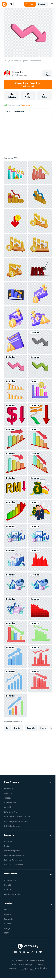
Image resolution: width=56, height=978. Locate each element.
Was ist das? (25, 105)
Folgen (47, 75)
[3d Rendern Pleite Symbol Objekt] (15, 172)
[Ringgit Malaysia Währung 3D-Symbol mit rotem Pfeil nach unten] (15, 802)
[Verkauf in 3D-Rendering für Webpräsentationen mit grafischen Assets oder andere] (15, 438)
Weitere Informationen (15, 111)
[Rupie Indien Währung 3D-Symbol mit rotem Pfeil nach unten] (15, 680)
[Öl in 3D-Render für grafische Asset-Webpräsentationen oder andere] (15, 487)
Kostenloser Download (28, 84)
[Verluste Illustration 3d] (15, 632)
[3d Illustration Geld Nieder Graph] (15, 293)
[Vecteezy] (4, 4)
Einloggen (42, 4)
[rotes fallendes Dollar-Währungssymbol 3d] (15, 656)
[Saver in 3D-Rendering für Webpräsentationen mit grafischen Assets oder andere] (15, 463)
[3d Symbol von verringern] (15, 535)
